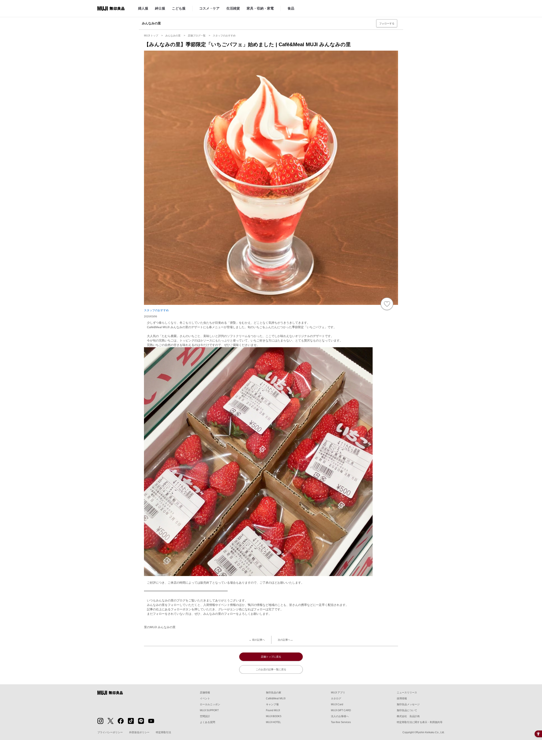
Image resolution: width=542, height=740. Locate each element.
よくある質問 (207, 722)
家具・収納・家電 (260, 8)
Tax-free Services (341, 722)
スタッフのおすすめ (156, 310)
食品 (291, 8)
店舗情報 (205, 692)
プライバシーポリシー (110, 732)
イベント (205, 698)
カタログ (336, 698)
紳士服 (160, 8)
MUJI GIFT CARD (341, 710)
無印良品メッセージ (408, 704)
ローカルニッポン (210, 704)
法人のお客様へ (340, 716)
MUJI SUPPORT (209, 710)
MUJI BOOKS (273, 716)
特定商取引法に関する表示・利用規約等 (419, 722)
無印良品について (407, 710)
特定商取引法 (163, 732)
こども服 (178, 8)
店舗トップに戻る (271, 656)
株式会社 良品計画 (408, 716)
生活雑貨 (233, 8)
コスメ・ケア (209, 8)
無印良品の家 (273, 692)
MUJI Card (337, 704)
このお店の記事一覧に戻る (271, 669)
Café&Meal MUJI (275, 698)
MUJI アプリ (338, 692)
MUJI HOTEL (273, 722)
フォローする (386, 23)
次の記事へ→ (285, 639)
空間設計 (205, 716)
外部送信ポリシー (139, 732)
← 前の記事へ (257, 639)
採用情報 (402, 698)
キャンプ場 (272, 704)
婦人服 (143, 8)
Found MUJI (273, 710)
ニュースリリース (407, 692)
